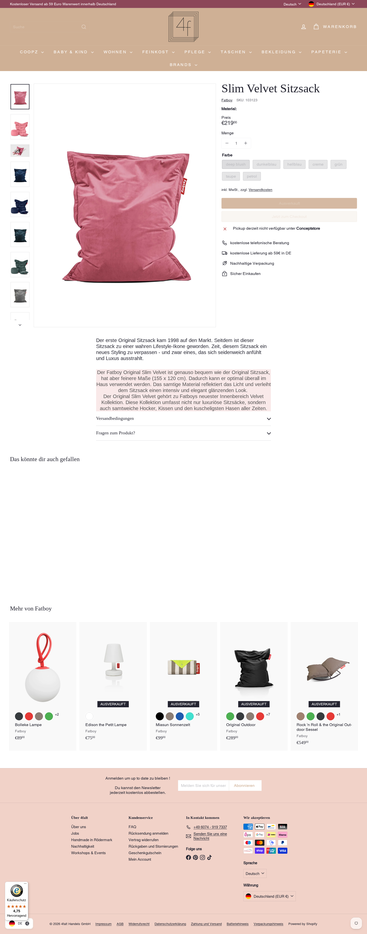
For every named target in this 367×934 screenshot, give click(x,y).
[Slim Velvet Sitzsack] (37, 530)
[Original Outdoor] (254, 684)
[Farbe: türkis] (190, 716)
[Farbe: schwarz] (160, 716)
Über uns (78, 827)
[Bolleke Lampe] (42, 684)
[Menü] (25, 885)
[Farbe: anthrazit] (19, 716)
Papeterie (327, 52)
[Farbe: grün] (49, 716)
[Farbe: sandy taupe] (301, 716)
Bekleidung (280, 52)
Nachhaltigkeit (82, 846)
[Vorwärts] (20, 323)
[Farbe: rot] (29, 716)
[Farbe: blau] (180, 716)
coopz (30, 52)
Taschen (234, 52)
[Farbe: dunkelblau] (29, 552)
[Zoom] (125, 205)
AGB (120, 924)
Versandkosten (260, 189)
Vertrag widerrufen (144, 840)
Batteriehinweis (238, 924)
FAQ (132, 827)
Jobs (75, 833)
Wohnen (116, 52)
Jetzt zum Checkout (289, 216)
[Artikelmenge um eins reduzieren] (226, 143)
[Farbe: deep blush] (19, 552)
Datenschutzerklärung (170, 924)
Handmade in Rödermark (91, 840)
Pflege (195, 52)
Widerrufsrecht (139, 924)
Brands (181, 64)
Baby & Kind (72, 52)
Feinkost (156, 52)
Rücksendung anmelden (148, 833)
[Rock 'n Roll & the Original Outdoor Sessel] (324, 686)
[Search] (84, 27)
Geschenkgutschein (145, 853)
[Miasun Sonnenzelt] (183, 684)
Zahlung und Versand (206, 924)
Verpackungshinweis (268, 924)
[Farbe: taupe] (39, 716)
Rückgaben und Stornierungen (153, 846)
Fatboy (43, 608)
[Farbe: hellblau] (39, 552)
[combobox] (50, 27)
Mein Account (140, 859)
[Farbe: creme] (49, 552)
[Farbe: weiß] (89, 716)
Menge (227, 133)
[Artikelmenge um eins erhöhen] (245, 143)
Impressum (103, 924)
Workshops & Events (88, 853)
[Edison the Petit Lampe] (113, 684)
